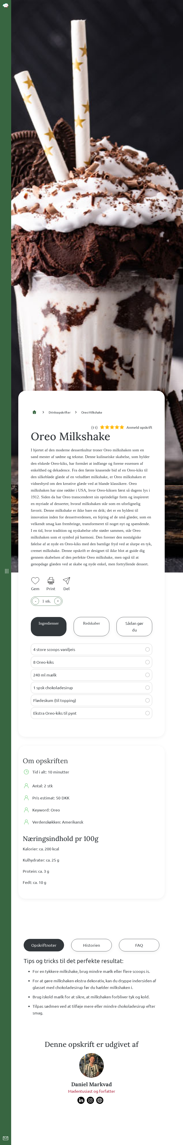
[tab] (49, 626)
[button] (147, 649)
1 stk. (46, 601)
